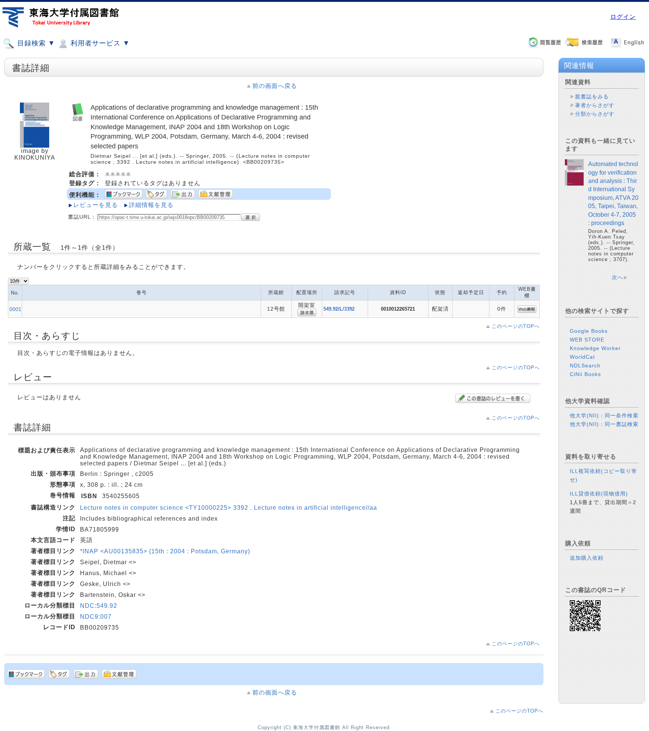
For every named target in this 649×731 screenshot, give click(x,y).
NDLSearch (585, 365)
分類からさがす (594, 114)
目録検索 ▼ (35, 43)
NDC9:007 (96, 616)
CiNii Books (585, 374)
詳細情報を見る (151, 205)
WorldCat (582, 357)
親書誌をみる (592, 97)
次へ (617, 277)
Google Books (589, 331)
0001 (15, 309)
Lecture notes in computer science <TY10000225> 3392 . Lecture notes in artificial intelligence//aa (228, 507)
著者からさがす (594, 105)
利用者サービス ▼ (99, 43)
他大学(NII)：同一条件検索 (604, 415)
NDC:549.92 (98, 606)
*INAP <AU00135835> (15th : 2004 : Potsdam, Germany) (165, 551)
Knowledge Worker (595, 348)
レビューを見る (95, 205)
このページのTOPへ (516, 326)
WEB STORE (587, 340)
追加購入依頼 (587, 558)
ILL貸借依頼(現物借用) (599, 494)
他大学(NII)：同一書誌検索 (604, 424)
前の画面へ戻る (274, 86)
